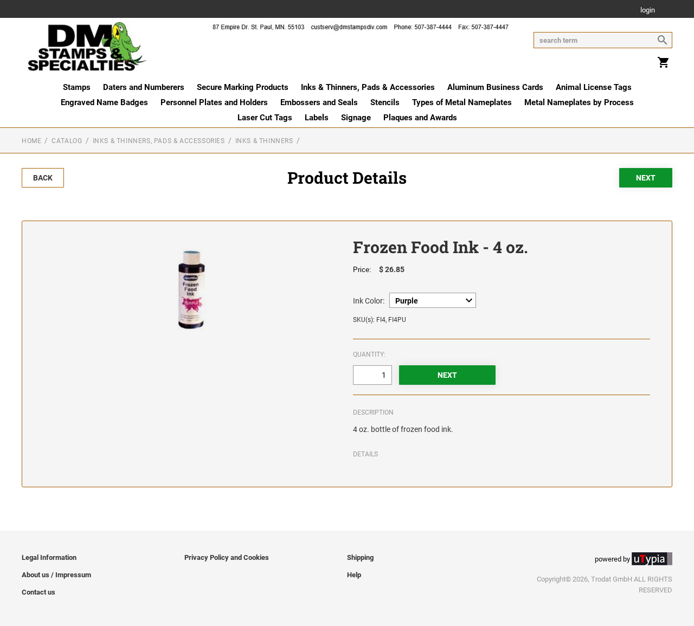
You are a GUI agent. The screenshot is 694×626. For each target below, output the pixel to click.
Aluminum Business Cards (495, 87)
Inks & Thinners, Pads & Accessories (368, 87)
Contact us (38, 592)
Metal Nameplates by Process (579, 102)
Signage (356, 117)
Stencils (385, 102)
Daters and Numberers (143, 87)
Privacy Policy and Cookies (226, 557)
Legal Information (49, 557)
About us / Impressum (56, 575)
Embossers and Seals (319, 102)
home (31, 141)
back (43, 177)
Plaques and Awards (420, 117)
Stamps (77, 87)
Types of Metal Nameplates (462, 102)
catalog (67, 141)
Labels (317, 117)
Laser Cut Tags (264, 117)
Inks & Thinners (264, 141)
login (647, 10)
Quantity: (369, 354)
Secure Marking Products (242, 87)
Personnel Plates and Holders (214, 102)
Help (354, 575)
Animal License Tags (594, 87)
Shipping (360, 557)
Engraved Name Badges (104, 102)
